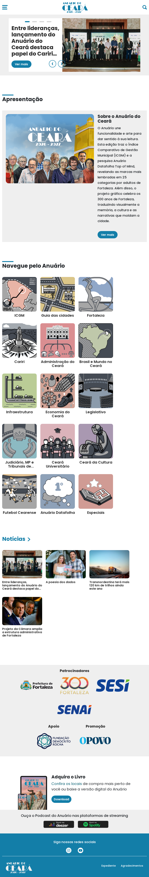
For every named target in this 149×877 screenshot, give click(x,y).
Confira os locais (66, 783)
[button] (27, 21)
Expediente (108, 866)
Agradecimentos (132, 866)
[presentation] (52, 63)
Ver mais (21, 64)
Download (61, 799)
